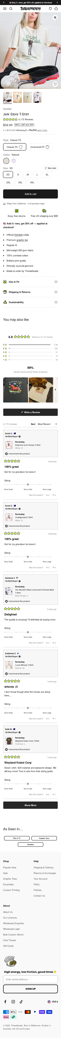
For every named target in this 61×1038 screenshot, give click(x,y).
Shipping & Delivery (44, 867)
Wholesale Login (11, 928)
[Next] (57, 2)
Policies (38, 890)
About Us (8, 912)
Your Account (40, 878)
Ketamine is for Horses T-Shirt (27, 446)
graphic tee (22, 239)
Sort (33, 424)
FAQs (37, 884)
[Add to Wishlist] (55, 84)
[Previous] (3, 2)
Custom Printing (11, 890)
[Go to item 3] (27, 98)
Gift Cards (8, 945)
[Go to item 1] (7, 98)
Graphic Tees (44, 838)
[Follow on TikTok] (21, 1002)
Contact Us (39, 895)
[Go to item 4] (37, 98)
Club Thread (9, 940)
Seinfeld (7, 108)
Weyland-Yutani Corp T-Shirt (27, 742)
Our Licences (10, 917)
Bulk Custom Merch (13, 934)
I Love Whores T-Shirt (24, 666)
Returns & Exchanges (45, 873)
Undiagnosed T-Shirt (24, 519)
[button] (30, 119)
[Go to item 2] (17, 98)
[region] (30, 389)
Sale (5, 873)
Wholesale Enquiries (13, 923)
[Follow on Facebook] (5, 1002)
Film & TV (16, 838)
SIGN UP (30, 989)
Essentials (8, 884)
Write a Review (36, 413)
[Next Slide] (55, 389)
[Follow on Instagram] (13, 1002)
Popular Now (9, 867)
